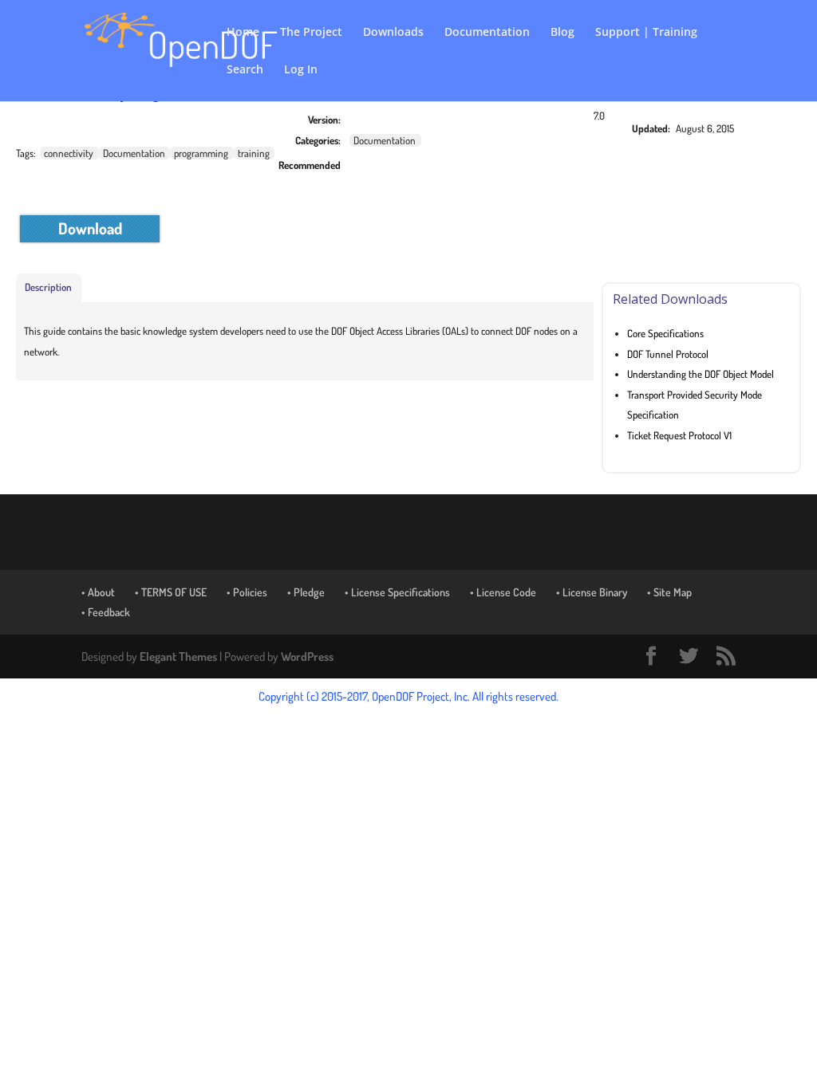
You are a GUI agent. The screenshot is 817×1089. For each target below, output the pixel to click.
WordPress (307, 656)
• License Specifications (397, 592)
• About (98, 592)
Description (48, 287)
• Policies (247, 592)
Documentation (487, 32)
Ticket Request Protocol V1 (679, 435)
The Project (311, 32)
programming (201, 153)
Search (245, 70)
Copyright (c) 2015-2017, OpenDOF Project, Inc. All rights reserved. (408, 696)
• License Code (503, 592)
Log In (301, 70)
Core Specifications (665, 333)
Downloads (393, 32)
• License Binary (591, 592)
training (254, 153)
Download (90, 228)
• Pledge (306, 592)
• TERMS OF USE (171, 592)
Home (243, 32)
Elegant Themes (178, 656)
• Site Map (669, 592)
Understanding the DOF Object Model (700, 374)
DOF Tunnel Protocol (667, 354)
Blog (562, 32)
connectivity (68, 153)
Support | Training (646, 32)
